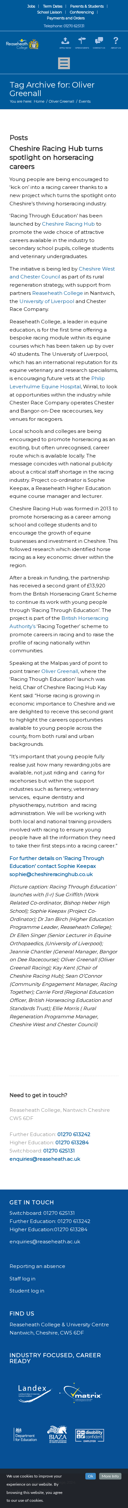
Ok (90, 1476)
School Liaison (49, 12)
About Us (116, 48)
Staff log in (22, 1278)
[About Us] (116, 40)
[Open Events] (82, 40)
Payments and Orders (66, 18)
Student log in (28, 1291)
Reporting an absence (38, 1266)
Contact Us (99, 48)
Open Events (82, 48)
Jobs (31, 6)
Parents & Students (87, 6)
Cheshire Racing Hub (68, 224)
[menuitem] (31, 6)
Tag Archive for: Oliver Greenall (52, 89)
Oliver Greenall (59, 671)
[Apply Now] (65, 40)
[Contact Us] (99, 40)
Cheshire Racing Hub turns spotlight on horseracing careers (56, 157)
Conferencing (82, 12)
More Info (110, 1476)
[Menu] (64, 65)
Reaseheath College (57, 293)
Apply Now (65, 48)
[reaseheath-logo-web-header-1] (22, 44)
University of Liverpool (46, 301)
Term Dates (52, 6)
